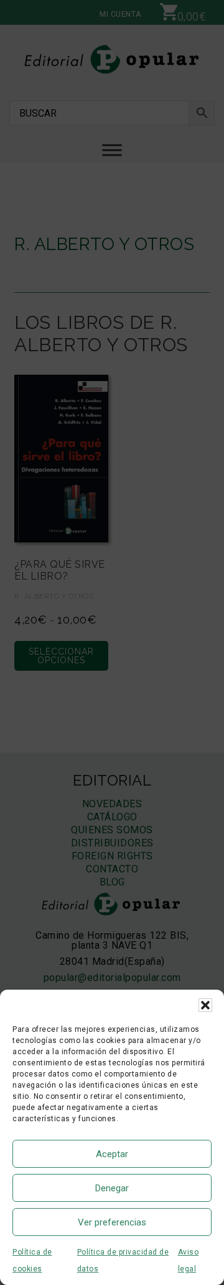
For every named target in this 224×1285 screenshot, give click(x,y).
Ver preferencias (112, 1222)
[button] (205, 1005)
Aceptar (112, 1154)
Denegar (112, 1188)
